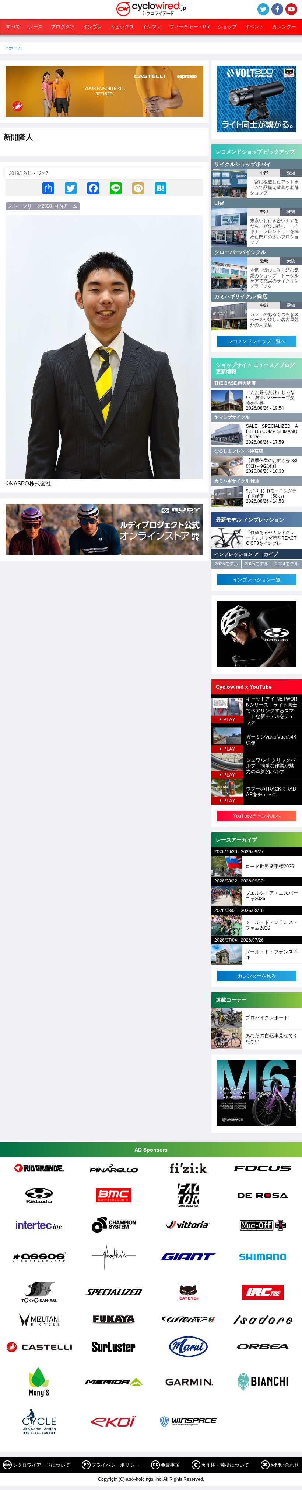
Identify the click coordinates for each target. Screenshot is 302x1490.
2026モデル (226, 564)
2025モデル (256, 564)
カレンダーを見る (257, 976)
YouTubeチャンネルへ (257, 816)
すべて (13, 27)
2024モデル (287, 564)
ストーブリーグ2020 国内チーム (42, 206)
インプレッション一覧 (257, 579)
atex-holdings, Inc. (144, 1479)
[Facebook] (93, 187)
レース (35, 27)
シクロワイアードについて (41, 1465)
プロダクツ (63, 27)
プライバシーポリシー (115, 1465)
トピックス (122, 27)
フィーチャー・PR (189, 27)
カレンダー (284, 27)
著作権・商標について (225, 1465)
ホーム (15, 48)
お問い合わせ (284, 1465)
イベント (254, 27)
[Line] (115, 187)
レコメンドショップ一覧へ (256, 341)
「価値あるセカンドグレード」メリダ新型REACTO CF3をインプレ (271, 538)
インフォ (151, 27)
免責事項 (170, 1465)
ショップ (227, 27)
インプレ (92, 27)
